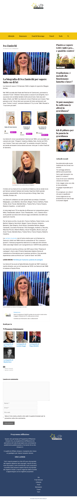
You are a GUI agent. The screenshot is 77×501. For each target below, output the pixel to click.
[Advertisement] (38, 21)
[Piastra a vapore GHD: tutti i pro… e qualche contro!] (65, 67)
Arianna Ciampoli (9, 368)
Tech (60, 36)
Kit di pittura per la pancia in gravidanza (65, 133)
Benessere (23, 36)
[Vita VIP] (38, 6)
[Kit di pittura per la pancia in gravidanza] (65, 150)
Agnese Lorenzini (9, 370)
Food (38, 484)
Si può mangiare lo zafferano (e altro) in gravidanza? (65, 106)
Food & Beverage (38, 36)
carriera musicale (11, 238)
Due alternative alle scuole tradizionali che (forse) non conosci (64, 165)
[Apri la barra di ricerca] (68, 36)
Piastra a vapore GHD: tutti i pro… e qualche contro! (65, 47)
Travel (51, 36)
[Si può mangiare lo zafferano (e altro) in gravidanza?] (65, 125)
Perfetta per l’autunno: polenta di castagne (28, 260)
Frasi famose (38, 480)
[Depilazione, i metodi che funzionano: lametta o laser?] (65, 97)
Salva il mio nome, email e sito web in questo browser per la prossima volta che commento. (25, 417)
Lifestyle (11, 36)
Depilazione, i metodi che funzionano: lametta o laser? (64, 77)
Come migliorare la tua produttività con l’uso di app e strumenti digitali (65, 198)
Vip (4, 367)
